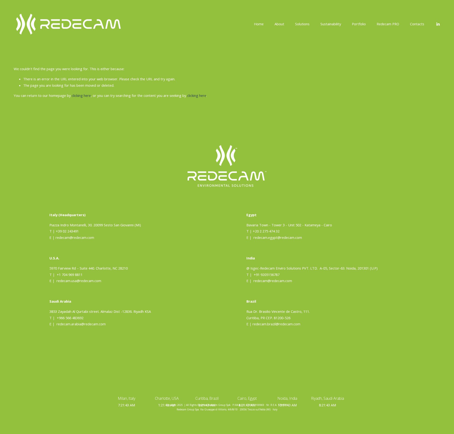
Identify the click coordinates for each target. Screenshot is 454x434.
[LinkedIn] (438, 24)
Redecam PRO (388, 23)
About (279, 23)
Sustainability (330, 23)
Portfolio (359, 23)
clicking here (81, 95)
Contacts (417, 23)
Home (259, 23)
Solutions (302, 23)
